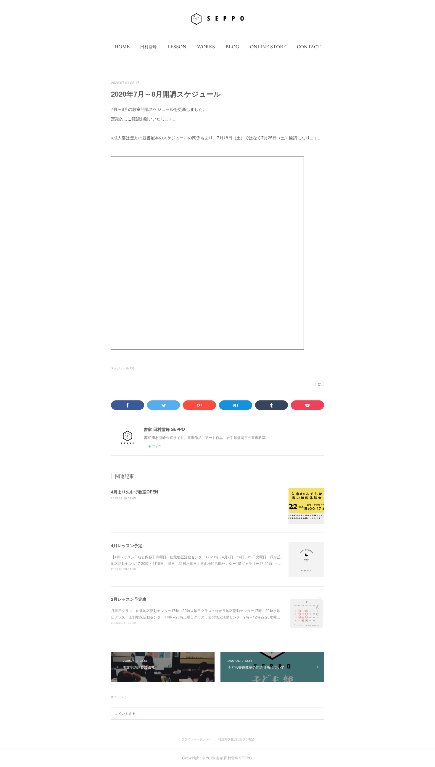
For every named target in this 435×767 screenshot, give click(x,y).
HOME (122, 46)
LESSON (176, 46)
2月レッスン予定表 (128, 599)
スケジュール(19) (122, 368)
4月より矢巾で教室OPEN (134, 492)
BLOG (232, 46)
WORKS (206, 46)
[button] (122, 47)
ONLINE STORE (268, 46)
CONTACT (308, 46)
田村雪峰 (148, 46)
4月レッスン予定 (126, 545)
